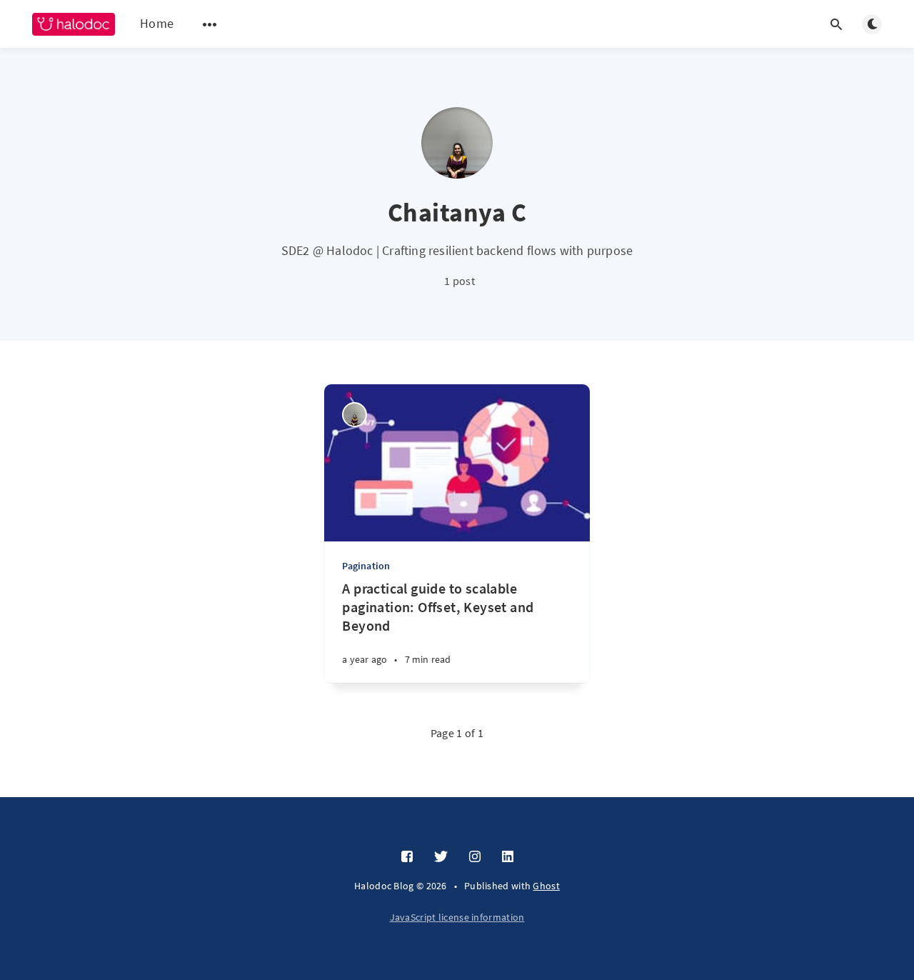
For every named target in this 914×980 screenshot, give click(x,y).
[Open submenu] (210, 24)
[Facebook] (407, 857)
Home (157, 23)
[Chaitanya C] (354, 414)
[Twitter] (441, 857)
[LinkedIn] (507, 857)
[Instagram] (475, 857)
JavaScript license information (457, 917)
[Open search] (836, 24)
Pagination (366, 565)
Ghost (546, 885)
